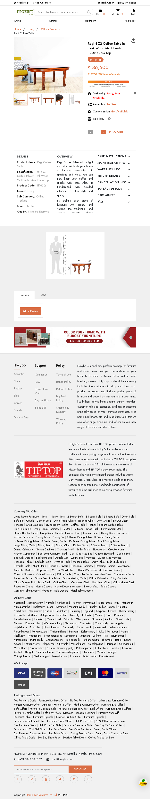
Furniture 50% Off (108, 713)
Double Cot (61, 558)
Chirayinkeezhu (22, 656)
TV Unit (66, 529)
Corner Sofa (44, 521)
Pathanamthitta (91, 640)
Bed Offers (96, 709)
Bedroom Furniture (49, 554)
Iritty (116, 603)
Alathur (109, 619)
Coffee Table (78, 525)
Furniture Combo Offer (27, 713)
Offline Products (50, 29)
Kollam (51, 648)
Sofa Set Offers (52, 713)
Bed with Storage (23, 558)
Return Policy (63, 382)
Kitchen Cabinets (45, 549)
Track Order (107, 3)
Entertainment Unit (111, 529)
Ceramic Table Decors (26, 591)
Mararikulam (78, 644)
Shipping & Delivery (62, 410)
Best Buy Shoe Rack (49, 737)
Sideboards (99, 549)
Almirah (18, 570)
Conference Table (124, 574)
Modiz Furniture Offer (86, 705)
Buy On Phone (128, 3)
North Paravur (52, 627)
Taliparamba (105, 603)
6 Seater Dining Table (26, 541)
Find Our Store (43, 3)
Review (18, 388)
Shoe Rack (92, 529)
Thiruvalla (107, 640)
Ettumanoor (117, 636)
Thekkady (19, 636)
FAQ (100, 202)
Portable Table (22, 566)
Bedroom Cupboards (37, 570)
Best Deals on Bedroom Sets (30, 733)
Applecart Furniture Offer (56, 705)
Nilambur (61, 615)
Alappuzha (48, 644)
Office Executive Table (47, 578)
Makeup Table (81, 562)
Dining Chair (63, 545)
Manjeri (99, 615)
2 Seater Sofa (75, 516)
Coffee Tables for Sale (101, 737)
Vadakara (61, 611)
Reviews (24, 295)
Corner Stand (90, 533)
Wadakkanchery (53, 623)
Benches (18, 525)
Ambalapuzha (95, 644)
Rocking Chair (86, 521)
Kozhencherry (32, 644)
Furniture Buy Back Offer (53, 700)
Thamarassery (126, 611)
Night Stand (39, 566)
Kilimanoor (88, 652)
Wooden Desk (103, 574)
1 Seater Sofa (57, 516)
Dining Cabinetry (23, 549)
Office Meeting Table (74, 578)
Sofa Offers (20, 709)
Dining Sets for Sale (82, 733)
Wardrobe (123, 566)
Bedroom (90, 21)
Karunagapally (65, 648)
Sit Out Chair (120, 521)
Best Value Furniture (80, 729)
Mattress (90, 558)
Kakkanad (100, 627)
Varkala (101, 652)
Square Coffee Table (111, 525)
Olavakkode (122, 619)
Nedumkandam (53, 636)
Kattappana (70, 636)
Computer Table (83, 574)
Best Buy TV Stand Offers (109, 725)
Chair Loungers (34, 525)
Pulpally (92, 607)
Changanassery (54, 640)
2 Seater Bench (99, 545)
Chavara (127, 648)
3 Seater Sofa (93, 516)
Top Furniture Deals (25, 700)
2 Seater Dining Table (79, 537)
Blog (16, 396)
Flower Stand (72, 533)
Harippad (111, 644)
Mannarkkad (54, 619)
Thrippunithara (58, 631)
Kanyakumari (106, 656)
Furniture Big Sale (43, 717)
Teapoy (92, 525)
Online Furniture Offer (68, 717)
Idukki (101, 631)
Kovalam (75, 656)
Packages (130, 21)
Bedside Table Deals (74, 737)
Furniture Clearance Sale (78, 725)
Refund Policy (64, 389)
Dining (53, 21)
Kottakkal (87, 615)
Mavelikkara (20, 648)
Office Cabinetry (98, 578)
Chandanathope (45, 652)
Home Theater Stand (26, 533)
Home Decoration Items (67, 586)
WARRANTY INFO (109, 169)
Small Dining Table (108, 541)
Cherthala (62, 644)
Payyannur (89, 603)
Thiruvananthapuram (67, 652)
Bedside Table (43, 562)
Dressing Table (62, 562)
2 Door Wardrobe (62, 570)
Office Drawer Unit (25, 582)
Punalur (115, 648)
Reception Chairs (23, 586)
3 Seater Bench (119, 545)
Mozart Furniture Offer (27, 705)
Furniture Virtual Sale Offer (29, 721)
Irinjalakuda (20, 627)
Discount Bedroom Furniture (79, 713)
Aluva (80, 627)
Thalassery (39, 607)
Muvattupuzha (39, 631)
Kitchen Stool (80, 545)
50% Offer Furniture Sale (110, 721)
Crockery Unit (116, 549)
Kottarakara (101, 648)
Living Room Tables (57, 525)
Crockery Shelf (65, 549)
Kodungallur (118, 623)
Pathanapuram (84, 648)
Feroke (112, 611)
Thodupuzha (34, 636)
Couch (30, 521)
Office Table (64, 574)
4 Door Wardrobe (109, 570)
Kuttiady (49, 611)
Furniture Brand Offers (118, 709)
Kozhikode (20, 611)
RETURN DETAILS (108, 176)
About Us (19, 374)
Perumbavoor (21, 631)
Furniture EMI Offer (112, 705)
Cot (72, 554)
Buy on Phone (43, 400)
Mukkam (32, 615)
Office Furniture (45, 574)
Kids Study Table (116, 562)
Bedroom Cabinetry (82, 566)
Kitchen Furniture (23, 537)
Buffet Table (83, 549)
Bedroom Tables (23, 562)
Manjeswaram (35, 603)
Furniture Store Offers (59, 721)
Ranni (118, 640)
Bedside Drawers (58, 566)
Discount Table (22, 717)
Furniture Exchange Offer (73, 709)
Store (17, 381)
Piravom (74, 631)
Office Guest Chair (124, 582)
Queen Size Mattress (109, 558)
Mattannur (127, 603)
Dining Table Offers (105, 729)
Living (17, 21)
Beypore (100, 611)
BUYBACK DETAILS (109, 189)
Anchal (18, 652)
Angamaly (68, 627)
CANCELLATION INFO (111, 182)
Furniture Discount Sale (43, 709)
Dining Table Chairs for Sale (112, 733)
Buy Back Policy (61, 398)
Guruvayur (71, 623)
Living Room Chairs (65, 521)
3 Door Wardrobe (86, 570)
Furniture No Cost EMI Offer (30, 729)
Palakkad (39, 619)
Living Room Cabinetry (46, 529)
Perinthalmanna (22, 619)
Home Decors (44, 586)
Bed (64, 554)
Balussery (75, 611)
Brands (18, 410)
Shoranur (97, 619)
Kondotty (74, 615)
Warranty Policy (61, 421)
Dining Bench (45, 545)
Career (18, 403)
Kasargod (19, 603)
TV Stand (78, 529)
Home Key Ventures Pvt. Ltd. (41, 795)
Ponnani (118, 615)
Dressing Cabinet (105, 566)
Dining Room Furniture (114, 533)
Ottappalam (82, 619)
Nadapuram (35, 611)
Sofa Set (18, 521)
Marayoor (112, 631)
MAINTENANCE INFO (111, 163)
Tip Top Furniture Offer (83, 700)
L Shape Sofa (111, 516)
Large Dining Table (24, 545)
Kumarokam (21, 640)
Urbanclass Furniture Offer (114, 700)
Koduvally (19, 615)
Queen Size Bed (104, 554)
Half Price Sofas (84, 721)
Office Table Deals (24, 737)
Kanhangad (63, 603)
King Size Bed (84, 554)
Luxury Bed (77, 558)
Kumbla (50, 603)
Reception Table (23, 578)
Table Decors (108, 586)
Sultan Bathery (107, 607)
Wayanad (60, 607)
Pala (106, 636)
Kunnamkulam (33, 623)
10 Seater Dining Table (82, 541)
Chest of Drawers (24, 574)
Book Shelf (44, 582)
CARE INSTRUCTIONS (111, 156)
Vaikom (97, 636)
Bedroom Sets (44, 558)
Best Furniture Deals (25, 725)
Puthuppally (36, 640)
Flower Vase (91, 586)
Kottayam (84, 636)
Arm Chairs (103, 521)
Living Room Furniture (26, 516)
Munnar (125, 631)
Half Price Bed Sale (50, 725)
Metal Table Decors (82, 591)
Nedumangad (42, 656)
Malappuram (47, 615)
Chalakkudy (101, 623)
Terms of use (63, 374)
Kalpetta (122, 607)
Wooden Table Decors (55, 591)
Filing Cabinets (119, 578)
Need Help (23, 3)
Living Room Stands (51, 533)
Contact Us (41, 374)
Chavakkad (86, 623)
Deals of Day (21, 417)
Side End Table (22, 529)
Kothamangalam (118, 627)
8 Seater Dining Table (53, 541)
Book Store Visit (41, 391)
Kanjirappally (73, 640)
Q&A (43, 295)
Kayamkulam (37, 648)
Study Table (97, 562)
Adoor (17, 644)
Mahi (50, 607)
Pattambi (68, 619)
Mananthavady (77, 607)
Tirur (109, 615)
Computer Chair (80, 582)
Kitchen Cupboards (24, 554)
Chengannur (126, 644)
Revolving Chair (101, 582)
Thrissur (18, 623)
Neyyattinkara (59, 656)
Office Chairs (61, 582)
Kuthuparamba (22, 607)
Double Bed (123, 554)
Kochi (89, 627)
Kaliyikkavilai (89, 656)
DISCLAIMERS (106, 195)
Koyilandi (88, 611)
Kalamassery (88, 631)
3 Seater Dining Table (106, 537)
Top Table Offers (58, 733)
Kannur (77, 603)
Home (17, 29)
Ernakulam (35, 627)
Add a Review (30, 311)
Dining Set (58, 537)
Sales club (40, 408)
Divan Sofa (128, 516)
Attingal (28, 652)
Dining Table (43, 537)
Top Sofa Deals (57, 729)
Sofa (44, 516)
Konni (127, 640)
